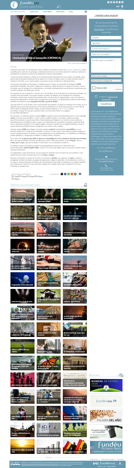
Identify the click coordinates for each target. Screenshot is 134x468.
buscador (99, 29)
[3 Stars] (31, 176)
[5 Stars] (16, 179)
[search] (58, 6)
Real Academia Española (117, 9)
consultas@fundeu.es (106, 161)
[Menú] (86, 11)
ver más (48, 457)
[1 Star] (15, 176)
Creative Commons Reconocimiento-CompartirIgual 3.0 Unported (39, 464)
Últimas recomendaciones (24, 184)
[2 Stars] (23, 176)
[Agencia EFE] (118, 7)
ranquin (66, 109)
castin (60, 109)
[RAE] (122, 6)
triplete (42, 93)
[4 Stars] (39, 176)
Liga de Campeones (73, 70)
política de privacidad (109, 97)
